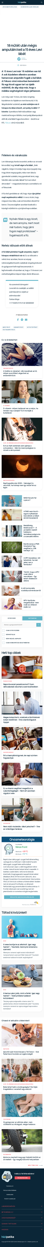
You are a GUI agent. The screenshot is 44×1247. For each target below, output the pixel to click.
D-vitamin (6, 405)
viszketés (6, 823)
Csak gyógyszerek (12, 630)
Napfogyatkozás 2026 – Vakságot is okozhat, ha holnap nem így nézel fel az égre (19, 485)
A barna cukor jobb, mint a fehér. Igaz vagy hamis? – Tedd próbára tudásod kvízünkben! (21, 995)
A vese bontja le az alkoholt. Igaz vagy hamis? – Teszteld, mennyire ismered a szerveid (20, 947)
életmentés (7, 1154)
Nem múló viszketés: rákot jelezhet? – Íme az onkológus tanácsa (21, 827)
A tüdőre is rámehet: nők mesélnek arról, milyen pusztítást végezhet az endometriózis (20, 373)
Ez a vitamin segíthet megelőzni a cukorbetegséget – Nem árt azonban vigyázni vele (19, 790)
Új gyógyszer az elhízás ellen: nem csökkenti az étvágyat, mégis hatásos (19, 1123)
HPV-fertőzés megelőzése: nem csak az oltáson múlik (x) (31, 603)
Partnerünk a (26, 905)
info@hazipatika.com (32, 1241)
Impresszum (9, 1186)
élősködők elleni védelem (30, 7)
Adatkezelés (9, 1194)
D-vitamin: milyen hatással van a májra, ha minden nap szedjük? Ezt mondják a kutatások (20, 410)
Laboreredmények (8, 1206)
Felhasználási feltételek (9, 1190)
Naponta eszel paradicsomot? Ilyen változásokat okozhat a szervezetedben (20, 685)
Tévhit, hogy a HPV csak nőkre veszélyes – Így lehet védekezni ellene (31, 576)
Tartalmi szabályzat (9, 1199)
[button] (22, 1206)
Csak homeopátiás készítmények (18, 643)
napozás (6, 1049)
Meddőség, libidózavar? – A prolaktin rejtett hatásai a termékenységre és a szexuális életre (32, 530)
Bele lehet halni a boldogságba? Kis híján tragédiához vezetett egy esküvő (20, 1088)
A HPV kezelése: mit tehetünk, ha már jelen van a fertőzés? (32, 561)
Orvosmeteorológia (10, 7)
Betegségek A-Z (7, 1212)
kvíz (4, 941)
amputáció (6, 327)
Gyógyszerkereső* (9, 1218)
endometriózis (8, 368)
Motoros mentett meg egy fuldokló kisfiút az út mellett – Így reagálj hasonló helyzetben (22, 1158)
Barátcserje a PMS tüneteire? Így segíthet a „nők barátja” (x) (31, 547)
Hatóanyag (32, 618)
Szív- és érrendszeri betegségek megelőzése (18, 443)
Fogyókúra (7, 1119)
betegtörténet (32, 327)
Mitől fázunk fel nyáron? (30, 499)
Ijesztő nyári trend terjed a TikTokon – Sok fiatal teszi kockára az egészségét (21, 1053)
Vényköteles (10, 634)
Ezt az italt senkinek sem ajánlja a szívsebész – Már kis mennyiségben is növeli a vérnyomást (19, 448)
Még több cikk (33, 1165)
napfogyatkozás (8, 480)
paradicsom (7, 681)
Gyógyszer (12, 618)
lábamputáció (18, 327)
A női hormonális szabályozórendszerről (31, 589)
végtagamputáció (9, 329)
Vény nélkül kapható (13, 638)
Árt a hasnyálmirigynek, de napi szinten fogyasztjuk (20, 756)
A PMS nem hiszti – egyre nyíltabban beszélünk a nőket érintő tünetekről (31, 514)
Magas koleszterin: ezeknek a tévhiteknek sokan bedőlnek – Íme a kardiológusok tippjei (21, 719)
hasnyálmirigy (8, 752)
